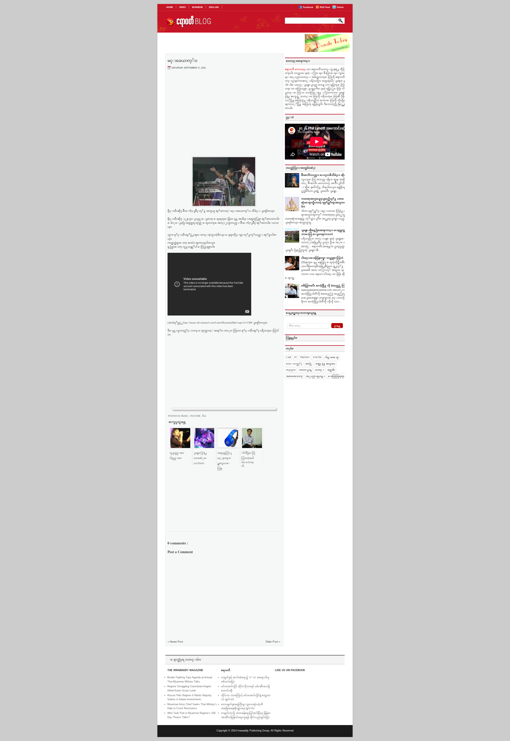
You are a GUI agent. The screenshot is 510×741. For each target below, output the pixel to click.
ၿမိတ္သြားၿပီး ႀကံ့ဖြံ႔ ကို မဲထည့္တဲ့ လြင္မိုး (324, 285)
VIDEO (182, 7)
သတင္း (319, 370)
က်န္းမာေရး (332, 357)
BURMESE (197, 7)
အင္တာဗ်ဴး (331, 370)
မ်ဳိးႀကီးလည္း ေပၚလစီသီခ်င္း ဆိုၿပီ (324, 174)
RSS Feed (325, 7)
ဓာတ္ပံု (309, 363)
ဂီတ (204, 416)
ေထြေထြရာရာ (336, 376)
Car (288, 357)
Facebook (308, 7)
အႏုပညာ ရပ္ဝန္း (315, 376)
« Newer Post (175, 641)
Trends (304, 357)
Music (185, 416)
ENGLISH (214, 7)
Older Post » (273, 641)
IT (295, 357)
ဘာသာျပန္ (305, 370)
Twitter (340, 7)
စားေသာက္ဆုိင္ (294, 363)
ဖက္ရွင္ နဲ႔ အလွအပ (325, 363)
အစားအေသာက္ (294, 376)
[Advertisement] (224, 102)
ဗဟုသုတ (291, 370)
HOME (169, 7)
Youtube (195, 416)
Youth (317, 357)
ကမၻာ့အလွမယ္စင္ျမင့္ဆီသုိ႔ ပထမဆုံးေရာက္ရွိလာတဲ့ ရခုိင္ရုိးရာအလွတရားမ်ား (324, 202)
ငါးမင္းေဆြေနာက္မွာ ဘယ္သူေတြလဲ (322, 257)
